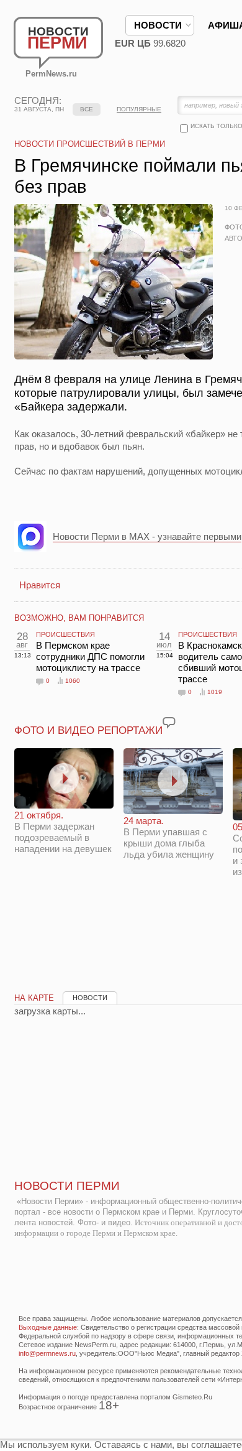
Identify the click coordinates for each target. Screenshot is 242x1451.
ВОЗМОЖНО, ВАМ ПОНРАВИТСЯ (79, 618)
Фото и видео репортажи (88, 730)
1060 (72, 680)
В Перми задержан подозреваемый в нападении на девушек (63, 832)
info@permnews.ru (47, 1353)
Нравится (39, 585)
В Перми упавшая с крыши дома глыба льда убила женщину (168, 837)
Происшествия (65, 634)
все (86, 109)
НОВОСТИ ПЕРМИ (67, 1185)
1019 (214, 691)
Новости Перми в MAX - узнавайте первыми (147, 536)
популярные (139, 109)
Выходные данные (48, 1327)
